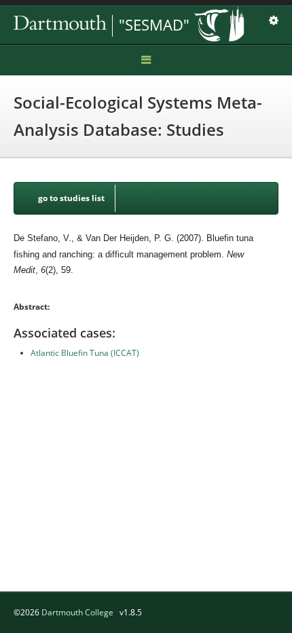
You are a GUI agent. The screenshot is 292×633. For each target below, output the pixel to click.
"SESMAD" (154, 24)
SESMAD (109, 26)
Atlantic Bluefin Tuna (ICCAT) (85, 353)
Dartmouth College (77, 612)
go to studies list (71, 198)
